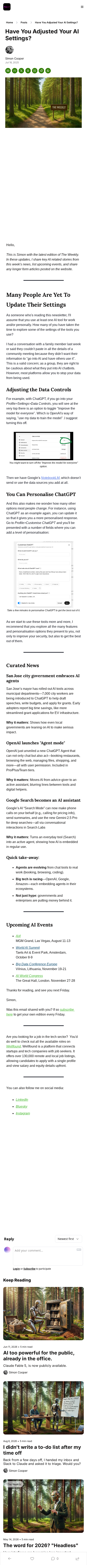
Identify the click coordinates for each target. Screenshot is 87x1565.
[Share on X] (21, 70)
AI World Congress (29, 976)
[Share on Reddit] (41, 70)
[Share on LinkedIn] (34, 70)
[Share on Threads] (28, 70)
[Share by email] (8, 70)
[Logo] (7, 6)
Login (16, 1268)
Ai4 (18, 936)
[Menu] (82, 6)
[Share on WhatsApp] (48, 70)
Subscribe (29, 1268)
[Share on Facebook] (14, 70)
